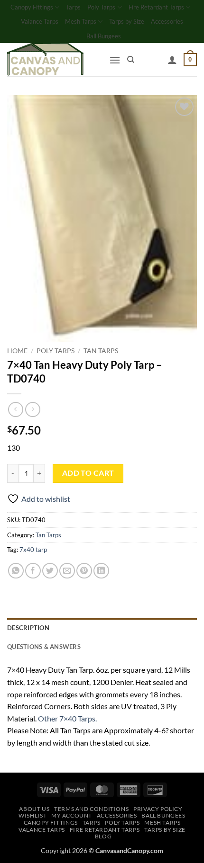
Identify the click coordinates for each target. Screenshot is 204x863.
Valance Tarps (39, 21)
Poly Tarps (101, 7)
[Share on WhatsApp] (16, 570)
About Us (34, 808)
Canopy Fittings (31, 7)
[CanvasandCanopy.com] (54, 59)
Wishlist (32, 815)
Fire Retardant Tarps (156, 7)
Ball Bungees (103, 36)
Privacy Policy (158, 808)
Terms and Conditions (91, 808)
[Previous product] (32, 409)
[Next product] (15, 409)
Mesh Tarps (80, 21)
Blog (103, 836)
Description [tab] (28, 628)
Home (17, 351)
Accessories (167, 21)
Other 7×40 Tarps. (67, 718)
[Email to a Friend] (67, 570)
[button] (115, 59)
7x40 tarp (33, 549)
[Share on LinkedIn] (101, 570)
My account (71, 815)
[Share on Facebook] (33, 570)
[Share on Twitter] (50, 570)
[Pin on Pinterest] (84, 570)
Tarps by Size (126, 21)
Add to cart (88, 473)
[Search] (130, 60)
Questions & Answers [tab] (44, 646)
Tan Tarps (100, 351)
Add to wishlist (45, 498)
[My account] (172, 59)
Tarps (73, 7)
